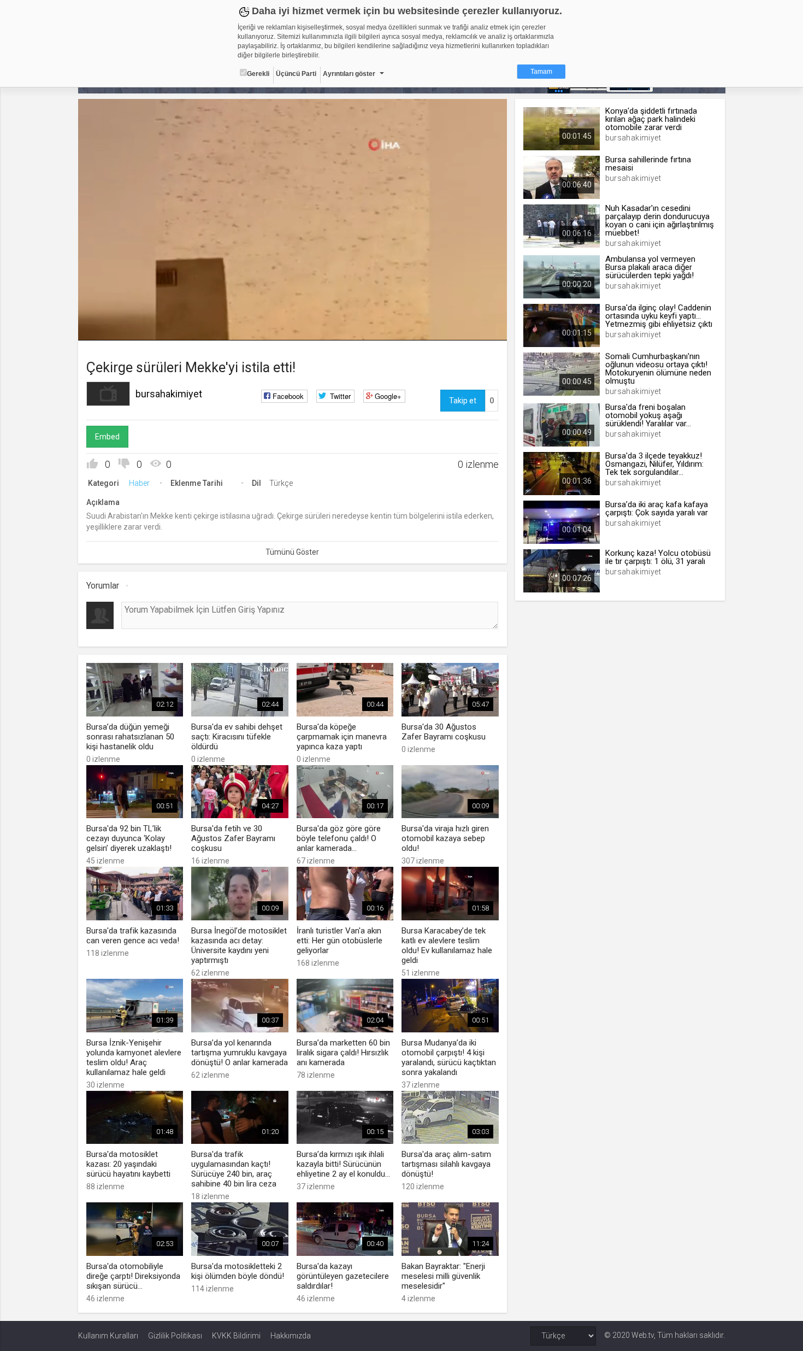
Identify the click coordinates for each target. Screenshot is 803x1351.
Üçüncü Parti (296, 74)
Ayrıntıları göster (349, 74)
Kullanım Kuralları (108, 1335)
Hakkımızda (290, 1335)
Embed (107, 436)
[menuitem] (470, 328)
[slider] (292, 309)
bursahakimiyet (168, 394)
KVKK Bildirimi (236, 1335)
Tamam (541, 71)
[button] (114, 327)
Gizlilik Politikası (175, 1335)
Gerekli (258, 74)
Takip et (462, 400)
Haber (139, 483)
